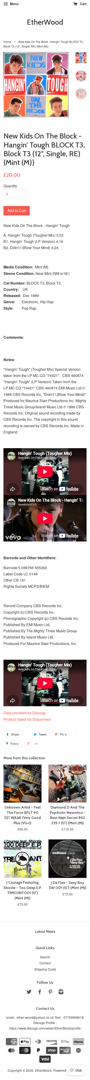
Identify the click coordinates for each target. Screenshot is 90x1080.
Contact (45, 963)
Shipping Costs (45, 969)
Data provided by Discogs (24, 712)
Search (45, 957)
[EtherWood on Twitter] (29, 992)
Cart (83, 3)
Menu (14, 3)
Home (7, 42)
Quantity (10, 185)
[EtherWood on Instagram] (60, 992)
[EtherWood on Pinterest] (50, 992)
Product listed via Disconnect (27, 719)
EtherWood (45, 22)
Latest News (45, 931)
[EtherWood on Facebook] (39, 992)
